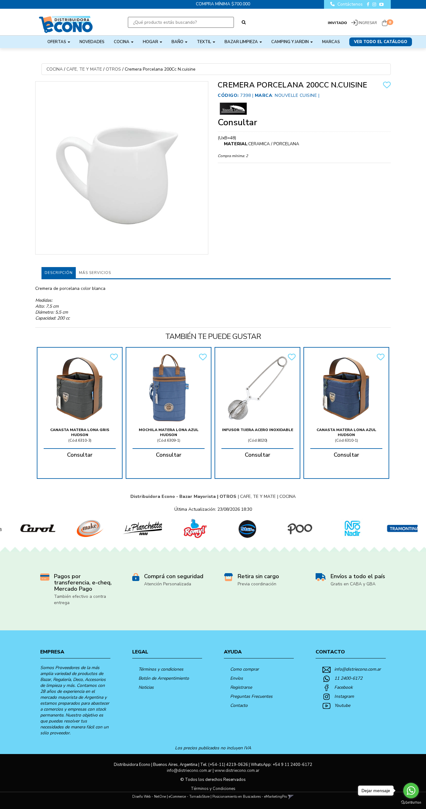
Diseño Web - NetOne (149, 796)
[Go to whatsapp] (411, 790)
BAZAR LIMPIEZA (242, 42)
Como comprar (244, 669)
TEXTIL (204, 42)
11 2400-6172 (348, 678)
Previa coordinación (257, 584)
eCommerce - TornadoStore (189, 796)
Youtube (342, 705)
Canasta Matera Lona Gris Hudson (79, 432)
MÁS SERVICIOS (95, 272)
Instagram (344, 696)
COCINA (122, 42)
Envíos (236, 678)
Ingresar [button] (367, 22)
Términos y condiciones (160, 669)
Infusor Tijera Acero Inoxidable (257, 429)
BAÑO (178, 42)
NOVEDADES (92, 42)
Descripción (59, 272)
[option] (27, 529)
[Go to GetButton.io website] (411, 803)
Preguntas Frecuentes (251, 696)
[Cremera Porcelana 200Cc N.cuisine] (122, 168)
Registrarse (241, 687)
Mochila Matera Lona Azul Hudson (169, 432)
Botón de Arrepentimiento (163, 678)
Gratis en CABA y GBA (353, 584)
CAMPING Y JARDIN (290, 42)
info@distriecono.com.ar (357, 669)
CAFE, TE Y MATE (84, 69)
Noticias (146, 687)
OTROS (113, 69)
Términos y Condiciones (213, 789)
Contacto (239, 705)
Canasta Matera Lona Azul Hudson (346, 432)
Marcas (331, 42)
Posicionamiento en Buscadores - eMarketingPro (249, 796)
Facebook (343, 687)
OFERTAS (57, 42)
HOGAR (151, 42)
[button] (291, 796)
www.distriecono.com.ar (237, 770)
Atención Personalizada (167, 584)
